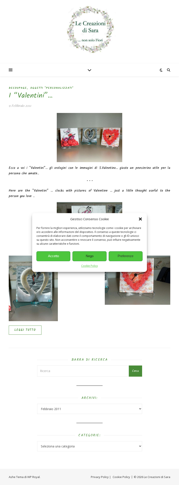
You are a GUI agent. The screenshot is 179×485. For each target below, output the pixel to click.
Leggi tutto (25, 330)
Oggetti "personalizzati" (52, 88)
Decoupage (18, 88)
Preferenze (125, 256)
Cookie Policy (89, 266)
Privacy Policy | (101, 477)
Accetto (53, 256)
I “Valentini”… (30, 95)
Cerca (135, 371)
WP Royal (33, 477)
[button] (140, 219)
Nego (89, 256)
